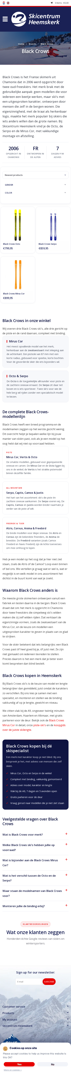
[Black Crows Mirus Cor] (17, 275)
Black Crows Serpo (48, 244)
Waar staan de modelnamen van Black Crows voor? (32, 893)
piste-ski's (39, 725)
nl (3, 3)
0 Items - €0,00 (61, 2)
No (52, 1064)
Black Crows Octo (11, 244)
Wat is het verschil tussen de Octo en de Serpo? (29, 878)
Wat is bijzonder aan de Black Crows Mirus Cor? (30, 862)
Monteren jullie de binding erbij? (23, 906)
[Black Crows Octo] (17, 225)
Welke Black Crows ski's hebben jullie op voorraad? (28, 847)
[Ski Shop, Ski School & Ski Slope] (40, 19)
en (8, 3)
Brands (32, 43)
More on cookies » (13, 1070)
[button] (5, 19)
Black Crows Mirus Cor (14, 293)
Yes (19, 1064)
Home (21, 43)
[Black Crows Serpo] (53, 225)
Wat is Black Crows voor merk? (22, 834)
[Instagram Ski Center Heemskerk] (41, 991)
